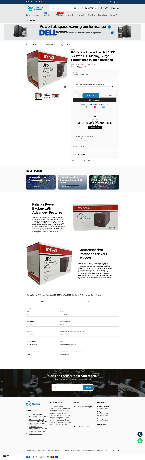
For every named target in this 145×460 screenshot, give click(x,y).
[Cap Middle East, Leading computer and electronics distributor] (33, 406)
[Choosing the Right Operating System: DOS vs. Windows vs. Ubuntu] (72, 182)
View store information (81, 140)
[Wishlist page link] (46, 8)
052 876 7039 (41, 431)
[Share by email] (89, 160)
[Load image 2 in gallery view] (47, 95)
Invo (73, 49)
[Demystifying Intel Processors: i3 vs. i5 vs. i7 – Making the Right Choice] (41, 182)
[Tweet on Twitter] (81, 160)
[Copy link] (93, 160)
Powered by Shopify (115, 456)
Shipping (80, 66)
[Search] (75, 8)
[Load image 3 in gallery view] (55, 95)
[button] (114, 8)
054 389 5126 (32, 431)
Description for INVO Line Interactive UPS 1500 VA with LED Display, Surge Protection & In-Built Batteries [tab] (64, 295)
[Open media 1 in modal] (47, 69)
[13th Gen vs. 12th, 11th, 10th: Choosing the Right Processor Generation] (104, 182)
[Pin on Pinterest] (85, 160)
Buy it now (108, 95)
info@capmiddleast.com (35, 433)
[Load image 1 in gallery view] (38, 95)
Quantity (75, 91)
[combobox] (63, 8)
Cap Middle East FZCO (105, 456)
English (99, 2)
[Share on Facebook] (77, 160)
